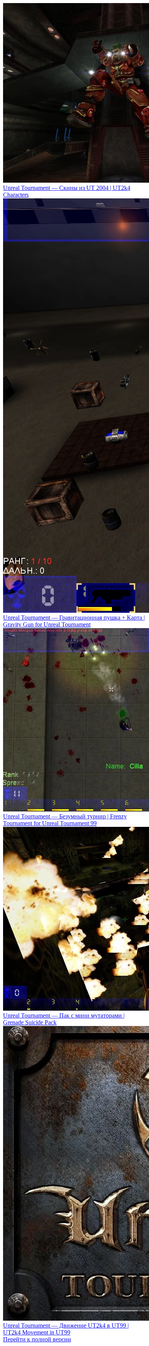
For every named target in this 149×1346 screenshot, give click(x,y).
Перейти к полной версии (37, 1339)
